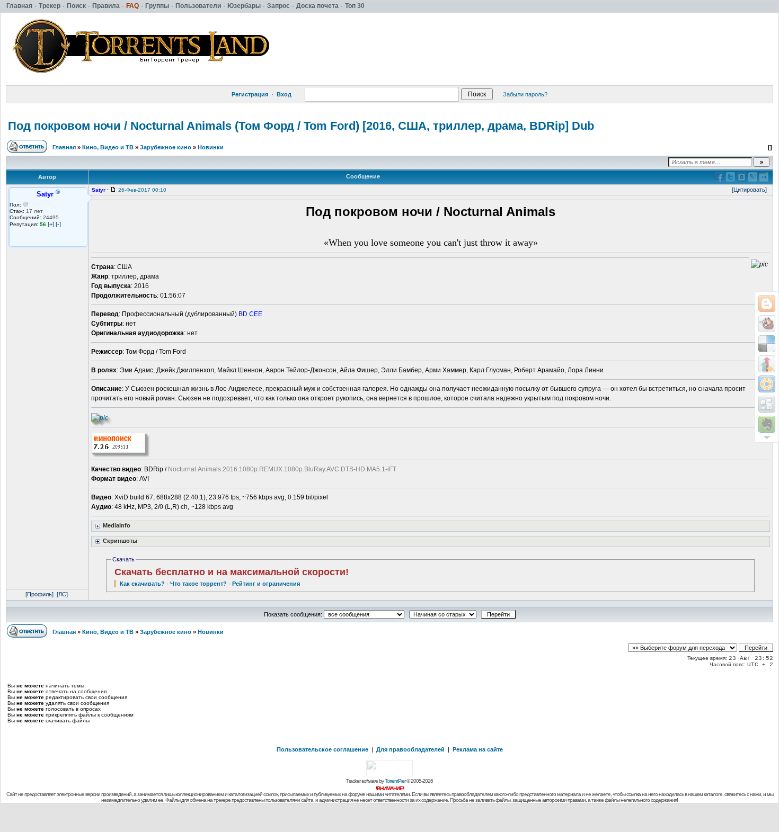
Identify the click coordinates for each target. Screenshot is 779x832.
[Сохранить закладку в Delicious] (766, 343)
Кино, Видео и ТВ (108, 147)
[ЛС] (62, 594)
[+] (51, 224)
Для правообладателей (410, 749)
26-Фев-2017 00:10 (142, 190)
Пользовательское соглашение (322, 749)
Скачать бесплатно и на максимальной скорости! (231, 572)
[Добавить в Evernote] (766, 424)
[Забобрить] (766, 323)
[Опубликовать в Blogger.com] (766, 303)
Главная (64, 147)
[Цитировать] (749, 189)
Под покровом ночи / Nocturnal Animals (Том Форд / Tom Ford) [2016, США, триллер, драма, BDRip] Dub (301, 125)
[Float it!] (766, 383)
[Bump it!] (766, 363)
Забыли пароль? (525, 94)
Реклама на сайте (478, 749)
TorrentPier (395, 781)
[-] (58, 224)
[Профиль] (39, 594)
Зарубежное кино (165, 147)
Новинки (211, 147)
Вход (284, 94)
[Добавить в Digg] (766, 404)
